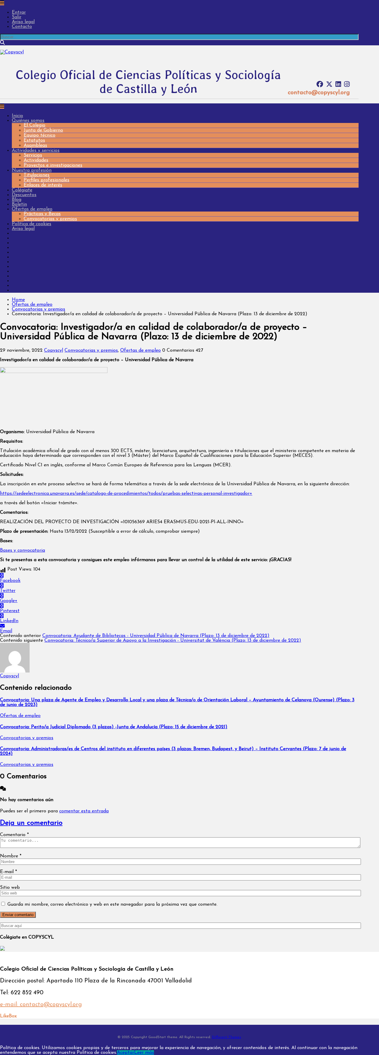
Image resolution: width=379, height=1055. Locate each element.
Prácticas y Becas (42, 214)
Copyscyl (53, 350)
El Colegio (34, 125)
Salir (16, 17)
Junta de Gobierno (43, 130)
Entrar (19, 12)
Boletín (19, 204)
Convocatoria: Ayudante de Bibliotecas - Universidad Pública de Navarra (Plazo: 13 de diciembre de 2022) (155, 635)
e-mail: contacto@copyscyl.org (41, 1005)
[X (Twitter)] (329, 84)
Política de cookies (31, 224)
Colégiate (22, 190)
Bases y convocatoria (22, 550)
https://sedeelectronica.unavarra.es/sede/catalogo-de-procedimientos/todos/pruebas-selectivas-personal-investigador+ (126, 493)
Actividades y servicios (36, 150)
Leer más (144, 1052)
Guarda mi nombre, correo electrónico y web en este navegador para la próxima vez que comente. (112, 904)
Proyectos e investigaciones (53, 165)
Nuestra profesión (32, 170)
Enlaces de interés (43, 185)
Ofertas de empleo (32, 209)
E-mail (8, 872)
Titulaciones (36, 175)
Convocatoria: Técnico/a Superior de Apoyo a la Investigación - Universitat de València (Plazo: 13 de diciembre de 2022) (172, 640)
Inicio (17, 115)
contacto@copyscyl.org (319, 93)
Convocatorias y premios (50, 219)
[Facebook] (320, 84)
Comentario (14, 835)
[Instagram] (347, 84)
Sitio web (10, 887)
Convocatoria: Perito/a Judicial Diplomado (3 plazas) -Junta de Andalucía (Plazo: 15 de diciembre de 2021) (113, 727)
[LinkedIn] (338, 84)
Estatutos (34, 140)
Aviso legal (23, 22)
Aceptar (125, 1052)
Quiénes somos (28, 120)
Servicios (33, 155)
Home (18, 299)
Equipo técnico (39, 135)
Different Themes (226, 1037)
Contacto (22, 26)
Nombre (10, 856)
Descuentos (24, 195)
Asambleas (35, 145)
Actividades (36, 160)
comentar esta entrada (84, 811)
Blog (16, 199)
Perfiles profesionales (46, 180)
